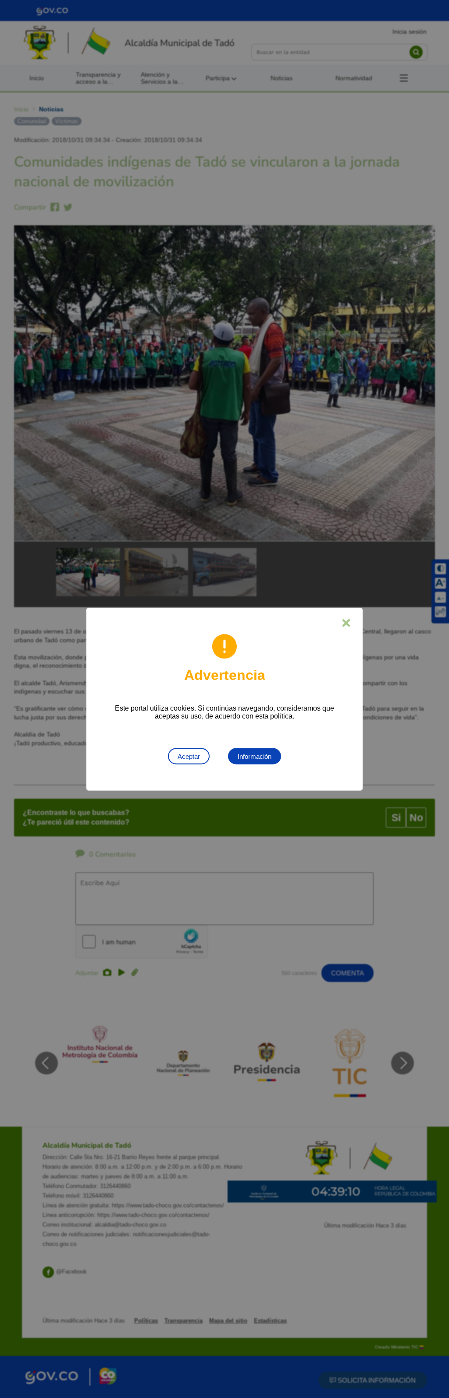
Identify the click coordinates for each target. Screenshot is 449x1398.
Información (254, 756)
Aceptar (189, 756)
